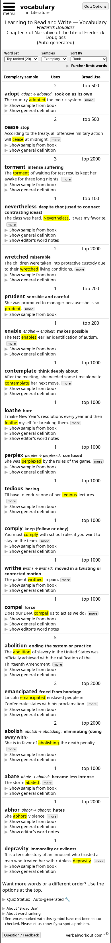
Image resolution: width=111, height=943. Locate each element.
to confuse (34, 484)
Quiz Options (95, 6)
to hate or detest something (36, 845)
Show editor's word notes (38, 246)
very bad (53, 285)
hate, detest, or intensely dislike (39, 439)
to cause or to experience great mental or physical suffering (49, 195)
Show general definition (37, 116)
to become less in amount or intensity (45, 811)
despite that (34, 240)
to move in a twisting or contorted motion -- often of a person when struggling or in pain (52, 602)
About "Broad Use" (26, 932)
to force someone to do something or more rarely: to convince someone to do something (46, 642)
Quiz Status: (42, 923)
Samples (48, 53)
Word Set (11, 53)
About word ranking (28, 937)
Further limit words (84, 71)
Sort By (76, 53)
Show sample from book (37, 111)
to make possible (53, 360)
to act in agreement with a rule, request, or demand (50, 563)
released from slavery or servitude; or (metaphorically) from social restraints (45, 732)
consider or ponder (34, 399)
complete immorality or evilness (40, 896)
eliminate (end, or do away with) (40, 778)
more (93, 106)
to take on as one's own (53, 116)
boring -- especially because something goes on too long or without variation (55, 523)
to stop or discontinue (34, 156)
